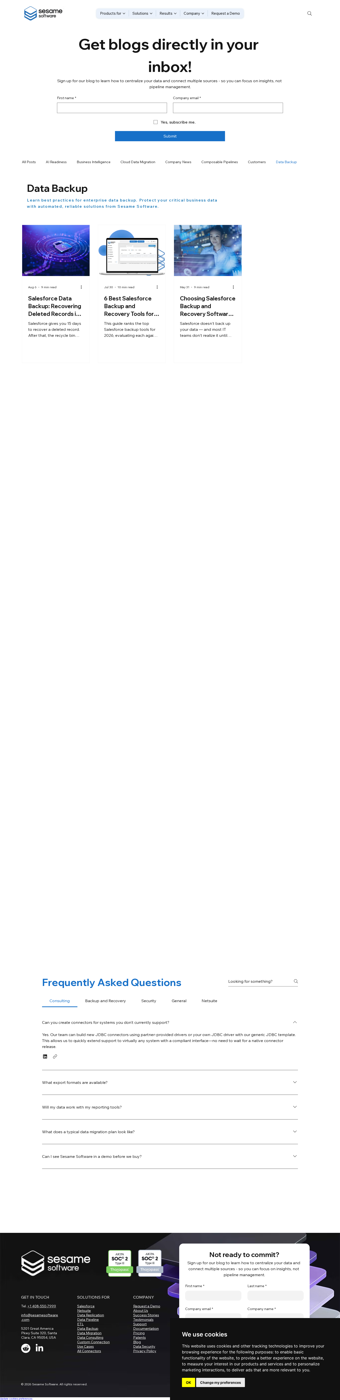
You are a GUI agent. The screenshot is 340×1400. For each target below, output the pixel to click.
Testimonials (143, 1331)
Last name (257, 1297)
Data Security (144, 1358)
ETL (80, 1335)
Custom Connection (93, 1353)
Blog (137, 1353)
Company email (187, 98)
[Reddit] (25, 1359)
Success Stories (146, 1326)
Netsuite (84, 1322)
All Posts (29, 162)
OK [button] (188, 1382)
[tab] (60, 1012)
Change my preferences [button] (220, 1382)
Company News (178, 162)
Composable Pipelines (219, 162)
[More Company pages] (203, 13)
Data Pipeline (88, 1331)
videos (77, 1115)
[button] (45, 1068)
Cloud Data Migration (137, 162)
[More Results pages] (175, 13)
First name (66, 98)
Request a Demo (146, 1317)
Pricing (139, 1344)
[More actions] (83, 287)
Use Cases (85, 1358)
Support (140, 1335)
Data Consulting (90, 1349)
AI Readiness (56, 162)
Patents (139, 1349)
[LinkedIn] (39, 1359)
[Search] (309, 13)
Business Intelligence (94, 162)
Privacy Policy (144, 1362)
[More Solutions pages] (151, 13)
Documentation (146, 1340)
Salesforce (86, 1317)
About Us (140, 1322)
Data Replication (90, 1326)
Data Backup (286, 162)
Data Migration (89, 1344)
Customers (257, 162)
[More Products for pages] (124, 13)
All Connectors (89, 1362)
